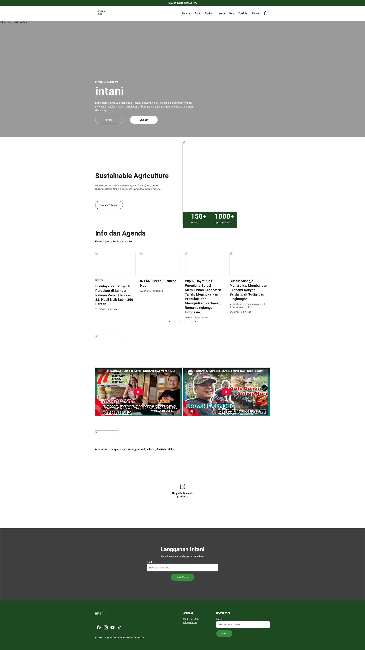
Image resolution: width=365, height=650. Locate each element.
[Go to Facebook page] (99, 627)
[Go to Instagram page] (106, 627)
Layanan (221, 13)
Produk (208, 13)
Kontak (255, 13)
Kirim (224, 633)
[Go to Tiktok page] (119, 627)
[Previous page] (169, 321)
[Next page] (195, 321)
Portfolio (243, 13)
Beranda (186, 13)
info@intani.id (190, 622)
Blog (231, 13)
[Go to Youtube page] (112, 627)
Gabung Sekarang (109, 205)
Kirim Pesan (182, 577)
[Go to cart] (265, 13)
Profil (197, 13)
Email (149, 562)
